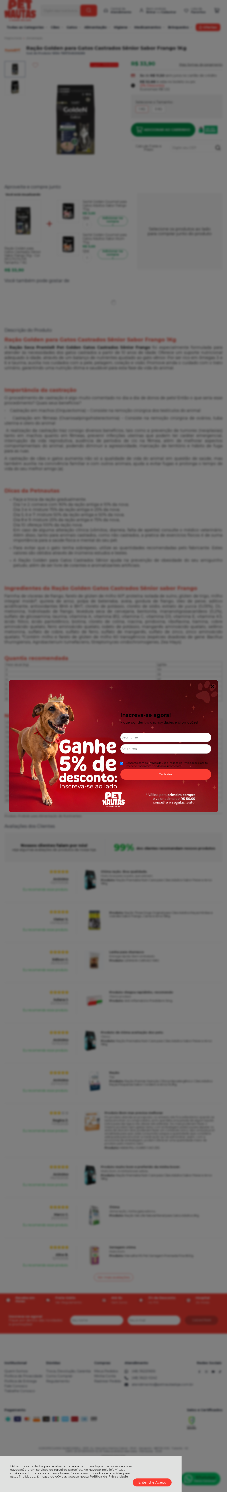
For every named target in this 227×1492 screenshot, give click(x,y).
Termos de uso (157, 762)
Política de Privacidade (109, 1476)
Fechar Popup (212, 686)
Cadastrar (166, 774)
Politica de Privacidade (183, 762)
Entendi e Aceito (152, 1482)
